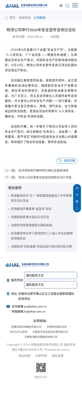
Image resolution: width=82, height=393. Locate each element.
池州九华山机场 (19, 332)
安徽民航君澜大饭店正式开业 (30, 217)
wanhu (65, 349)
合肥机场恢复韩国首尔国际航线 (31, 225)
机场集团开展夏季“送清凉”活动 (31, 208)
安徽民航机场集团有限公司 (26, 327)
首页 (12, 17)
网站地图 (24, 355)
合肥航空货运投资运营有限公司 (50, 332)
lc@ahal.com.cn (34, 311)
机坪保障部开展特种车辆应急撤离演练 (44, 170)
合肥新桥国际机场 (56, 327)
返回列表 (69, 160)
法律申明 (41, 355)
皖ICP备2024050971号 (27, 349)
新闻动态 (25, 17)
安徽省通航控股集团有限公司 (41, 337)
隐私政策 (57, 355)
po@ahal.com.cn (35, 306)
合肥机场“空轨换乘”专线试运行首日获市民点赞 (41, 246)
